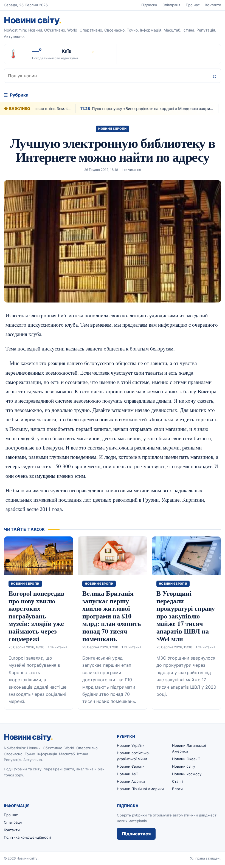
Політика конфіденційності (27, 837)
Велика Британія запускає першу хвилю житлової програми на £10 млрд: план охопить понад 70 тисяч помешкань (111, 615)
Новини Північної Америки (140, 789)
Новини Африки (131, 781)
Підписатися (136, 833)
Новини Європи (112, 129)
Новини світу (32, 20)
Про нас (193, 5)
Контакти (213, 5)
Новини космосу (186, 774)
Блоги (177, 789)
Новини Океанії (185, 759)
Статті (177, 781)
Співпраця (171, 5)
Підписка (149, 5)
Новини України (131, 745)
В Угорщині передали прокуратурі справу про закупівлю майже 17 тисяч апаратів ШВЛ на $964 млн (185, 615)
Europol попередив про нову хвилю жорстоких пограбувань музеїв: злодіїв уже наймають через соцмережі (36, 615)
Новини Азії (127, 774)
